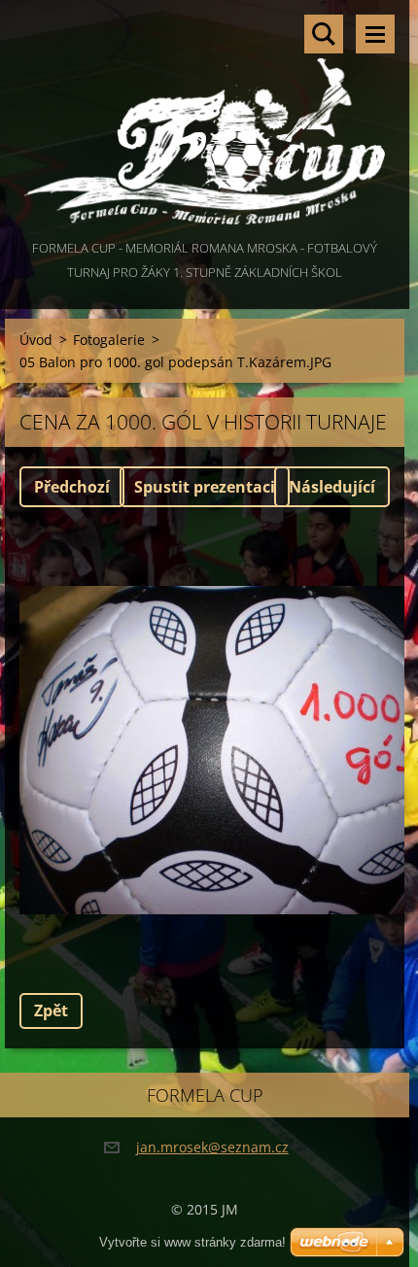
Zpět (51, 1010)
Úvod (35, 339)
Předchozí (72, 486)
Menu (375, 34)
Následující (332, 486)
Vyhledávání (323, 34)
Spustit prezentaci (204, 486)
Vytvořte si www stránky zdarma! (192, 1242)
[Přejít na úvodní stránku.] (204, 118)
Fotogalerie (109, 339)
